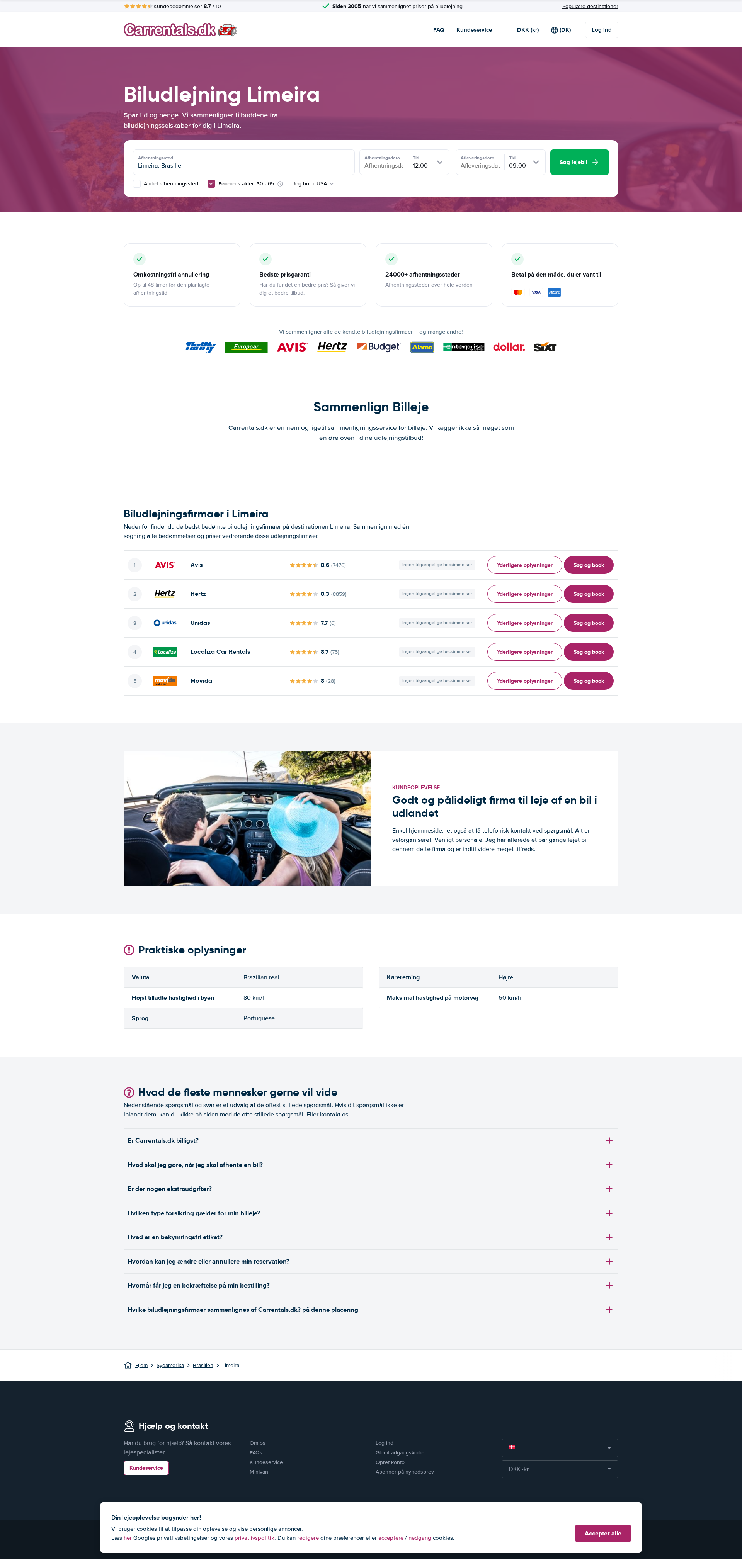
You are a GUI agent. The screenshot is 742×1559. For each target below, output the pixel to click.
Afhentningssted (155, 157)
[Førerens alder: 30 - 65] (211, 184)
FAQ (438, 29)
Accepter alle (603, 1533)
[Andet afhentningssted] (137, 184)
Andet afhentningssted (170, 183)
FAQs (256, 1452)
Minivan (259, 1472)
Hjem (141, 1365)
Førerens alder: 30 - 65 (246, 183)
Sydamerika (170, 1365)
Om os (257, 1443)
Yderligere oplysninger (525, 565)
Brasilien (203, 1365)
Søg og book (589, 565)
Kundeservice (474, 29)
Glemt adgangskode (400, 1452)
